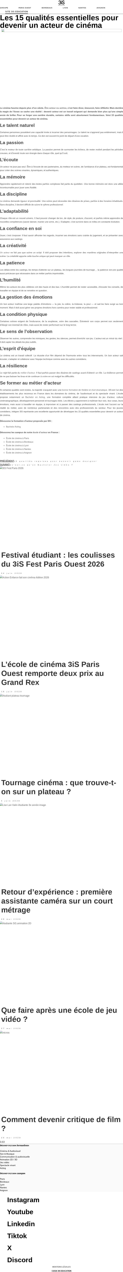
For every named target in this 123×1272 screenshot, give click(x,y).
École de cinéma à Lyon (17, 445)
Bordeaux (47, 8)
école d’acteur (40, 432)
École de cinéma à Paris (17, 438)
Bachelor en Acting (35, 397)
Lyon (65, 8)
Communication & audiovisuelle (15, 1157)
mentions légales (61, 1267)
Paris (2, 1179)
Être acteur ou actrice (55, 108)
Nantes (82, 8)
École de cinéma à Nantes (18, 449)
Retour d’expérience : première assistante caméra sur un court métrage (57, 901)
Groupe (4, 8)
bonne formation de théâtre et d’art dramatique (84, 390)
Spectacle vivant (7, 1165)
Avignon (101, 8)
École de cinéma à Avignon (19, 452)
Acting (3, 1168)
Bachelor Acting (13, 426)
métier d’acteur (28, 373)
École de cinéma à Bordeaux (19, 442)
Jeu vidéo (4, 1162)
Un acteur (5, 252)
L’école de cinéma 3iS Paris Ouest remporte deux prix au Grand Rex (52, 673)
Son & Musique (7, 1154)
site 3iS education (16, 12)
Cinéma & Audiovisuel (10, 1151)
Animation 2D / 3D (8, 1159)
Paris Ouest (25, 8)
